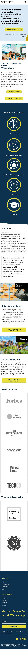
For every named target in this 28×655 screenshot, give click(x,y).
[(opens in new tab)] (14, 543)
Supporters (5, 587)
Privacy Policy (19, 631)
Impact (4, 582)
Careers (4, 600)
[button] (14, 626)
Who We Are (6, 584)
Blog (3, 589)
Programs (5, 598)
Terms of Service (7, 633)
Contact (4, 602)
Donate (4, 605)
